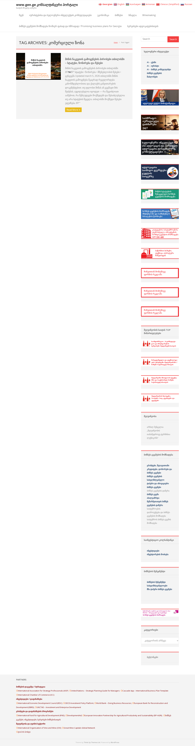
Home (116, 42)
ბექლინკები (152, 657)
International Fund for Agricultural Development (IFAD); (41, 715)
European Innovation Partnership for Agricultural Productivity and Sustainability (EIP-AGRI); (123, 715)
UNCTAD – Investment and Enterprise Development (59, 707)
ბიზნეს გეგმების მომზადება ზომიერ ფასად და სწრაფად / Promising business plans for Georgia (70, 26)
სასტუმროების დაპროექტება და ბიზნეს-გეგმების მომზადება (158, 512)
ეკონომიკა (103, 15)
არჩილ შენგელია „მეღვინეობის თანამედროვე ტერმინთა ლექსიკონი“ (158, 432)
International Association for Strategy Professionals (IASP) (43, 690)
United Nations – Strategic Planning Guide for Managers (96, 690)
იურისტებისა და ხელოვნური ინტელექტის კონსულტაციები (60, 15)
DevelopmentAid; (75, 715)
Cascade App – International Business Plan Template (145, 690)
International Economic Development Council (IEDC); (40, 703)
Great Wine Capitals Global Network (79, 728)
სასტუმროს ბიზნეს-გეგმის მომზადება (159, 521)
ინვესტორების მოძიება (157, 554)
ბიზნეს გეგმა (153, 494)
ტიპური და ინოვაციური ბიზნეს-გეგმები (158, 485)
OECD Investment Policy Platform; (79, 703)
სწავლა (132, 15)
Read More (72, 109)
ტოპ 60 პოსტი (24, 732)
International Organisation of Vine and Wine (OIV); (40, 728)
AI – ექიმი (151, 62)
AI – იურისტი (153, 65)
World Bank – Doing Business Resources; (114, 703)
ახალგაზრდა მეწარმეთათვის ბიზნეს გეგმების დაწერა (157, 501)
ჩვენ (21, 15)
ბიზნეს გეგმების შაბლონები (154, 75)
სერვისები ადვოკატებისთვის (142, 26)
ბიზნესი (119, 15)
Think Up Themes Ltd (92, 742)
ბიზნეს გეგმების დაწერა (158, 490)
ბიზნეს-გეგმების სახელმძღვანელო (155, 478)
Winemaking (149, 15)
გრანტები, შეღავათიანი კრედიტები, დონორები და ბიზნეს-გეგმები (159, 469)
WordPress (115, 742)
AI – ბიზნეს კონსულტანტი (159, 69)
